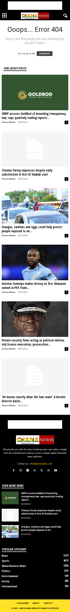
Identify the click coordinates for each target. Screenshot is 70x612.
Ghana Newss (8, 122)
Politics (6, 571)
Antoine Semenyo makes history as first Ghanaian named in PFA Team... (34, 285)
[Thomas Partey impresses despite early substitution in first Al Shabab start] (35, 149)
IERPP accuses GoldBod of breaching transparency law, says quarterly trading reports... (34, 115)
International (9, 586)
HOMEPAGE (44, 54)
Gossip (5, 581)
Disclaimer (23, 603)
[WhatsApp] (49, 470)
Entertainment (10, 576)
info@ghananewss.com (41, 463)
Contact (48, 603)
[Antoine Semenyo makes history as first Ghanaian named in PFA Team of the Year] (35, 262)
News (5, 556)
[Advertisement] (35, 5)
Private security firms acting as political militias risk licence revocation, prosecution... (33, 342)
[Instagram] (21, 470)
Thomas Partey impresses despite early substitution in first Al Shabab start (27, 172)
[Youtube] (56, 470)
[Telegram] (28, 470)
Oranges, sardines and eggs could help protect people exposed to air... (32, 229)
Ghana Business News (14, 566)
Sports (5, 561)
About (36, 603)
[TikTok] (35, 470)
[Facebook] (14, 470)
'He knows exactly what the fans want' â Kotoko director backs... (34, 399)
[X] (42, 470)
